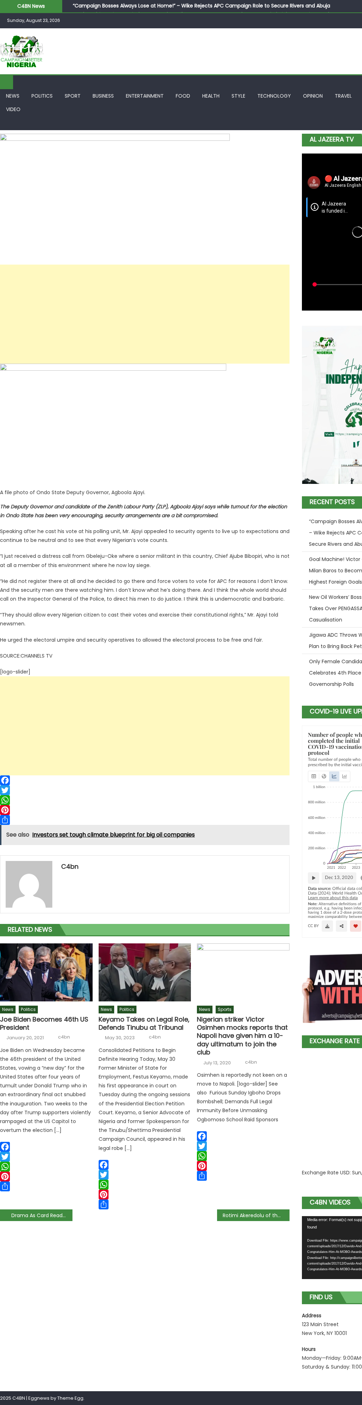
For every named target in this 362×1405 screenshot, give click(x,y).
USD (345, 1172)
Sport (73, 95)
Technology (274, 95)
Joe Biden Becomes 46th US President (44, 1023)
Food (183, 95)
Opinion (313, 95)
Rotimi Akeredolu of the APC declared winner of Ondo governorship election (256, 1215)
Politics (42, 95)
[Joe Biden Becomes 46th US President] (46, 972)
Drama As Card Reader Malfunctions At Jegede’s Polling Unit (41, 1215)
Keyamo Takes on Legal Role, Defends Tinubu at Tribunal (144, 1023)
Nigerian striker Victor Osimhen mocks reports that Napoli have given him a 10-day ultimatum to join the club (242, 1036)
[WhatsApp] (145, 800)
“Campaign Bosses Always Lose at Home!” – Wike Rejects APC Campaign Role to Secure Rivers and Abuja (201, 5)
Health (211, 95)
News (12, 95)
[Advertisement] (145, 314)
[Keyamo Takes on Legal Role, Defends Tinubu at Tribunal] (145, 972)
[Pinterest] (145, 810)
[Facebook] (145, 780)
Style (238, 95)
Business (103, 95)
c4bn (69, 866)
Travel (343, 95)
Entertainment (145, 95)
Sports (225, 1009)
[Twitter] (145, 790)
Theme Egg (70, 1398)
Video (13, 109)
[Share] (145, 820)
